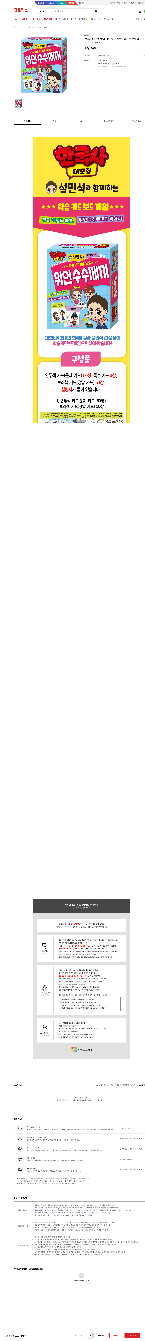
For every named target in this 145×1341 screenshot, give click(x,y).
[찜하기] (90, 1336)
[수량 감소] (76, 1335)
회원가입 (112, 3)
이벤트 (73, 19)
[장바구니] (140, 11)
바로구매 (133, 1335)
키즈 (19, 27)
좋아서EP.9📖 (96, 19)
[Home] (14, 27)
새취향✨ (25, 19)
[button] (92, 43)
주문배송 (133, 3)
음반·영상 (36, 19)
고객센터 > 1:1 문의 (89, 1210)
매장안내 (140, 3)
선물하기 (101, 1335)
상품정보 (27, 120)
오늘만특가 (48, 19)
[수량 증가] (82, 1335)
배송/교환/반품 (109, 120)
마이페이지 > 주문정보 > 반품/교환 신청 (47, 1210)
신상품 (65, 19)
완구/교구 (29, 27)
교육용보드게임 (42, 27)
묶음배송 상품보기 (121, 67)
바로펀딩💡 (83, 19)
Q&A (81, 120)
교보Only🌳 (109, 19)
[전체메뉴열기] (16, 18)
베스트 (57, 19)
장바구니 (117, 1335)
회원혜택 (124, 3)
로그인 (118, 3)
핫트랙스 (43, 11)
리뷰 (54, 120)
